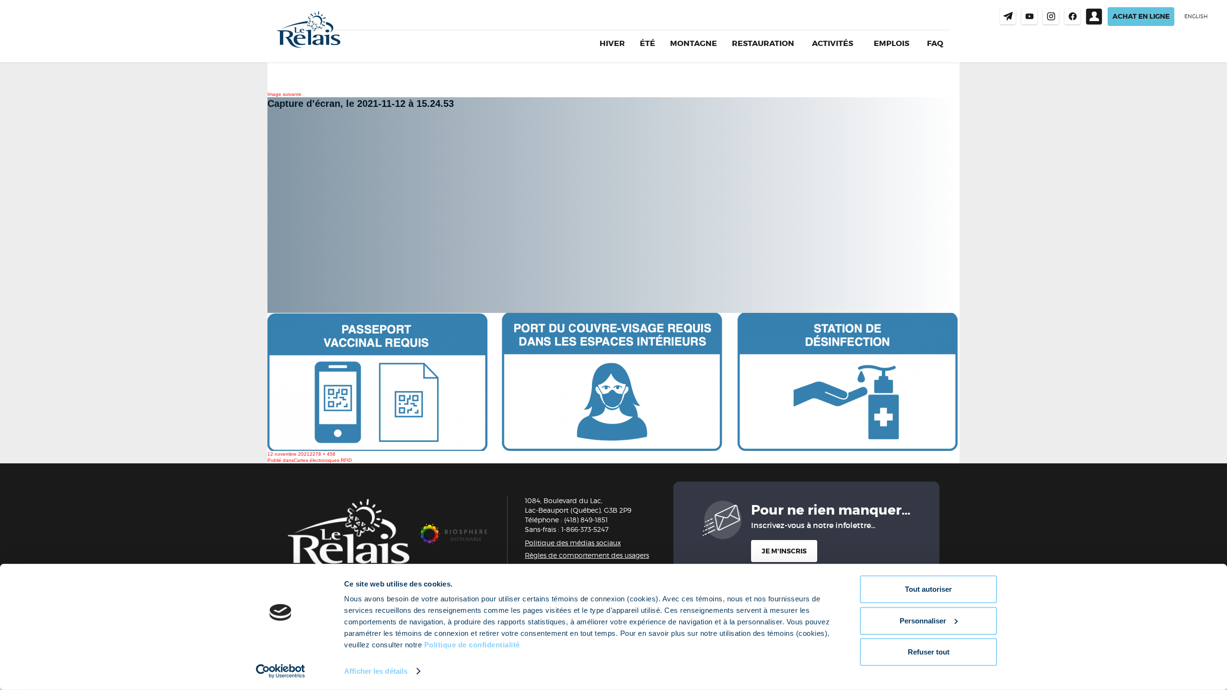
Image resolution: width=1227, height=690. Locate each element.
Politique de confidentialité (472, 645)
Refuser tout (928, 652)
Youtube (1029, 16)
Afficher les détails (375, 671)
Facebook (1072, 16)
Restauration (763, 43)
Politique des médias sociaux (573, 543)
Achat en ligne (1140, 16)
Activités (832, 43)
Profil (1094, 16)
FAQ (935, 43)
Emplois (891, 43)
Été (647, 43)
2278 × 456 (323, 454)
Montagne (693, 43)
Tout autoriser (928, 589)
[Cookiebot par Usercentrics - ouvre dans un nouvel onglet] (281, 671)
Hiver (612, 43)
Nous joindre (1008, 16)
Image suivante (284, 94)
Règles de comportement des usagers (587, 555)
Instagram (1051, 16)
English (1196, 16)
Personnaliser (923, 620)
